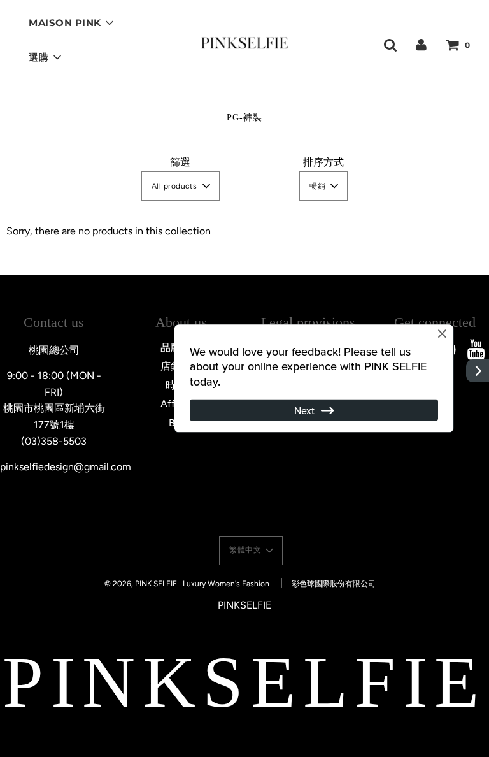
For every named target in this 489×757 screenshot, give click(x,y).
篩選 (180, 162)
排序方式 (323, 162)
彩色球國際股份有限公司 (334, 583)
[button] (180, 186)
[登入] (421, 44)
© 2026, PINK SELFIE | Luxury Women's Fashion (186, 583)
